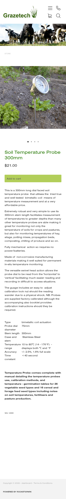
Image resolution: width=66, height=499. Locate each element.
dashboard (27, 483)
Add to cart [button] (14, 178)
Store (8, 54)
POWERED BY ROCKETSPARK (17, 492)
